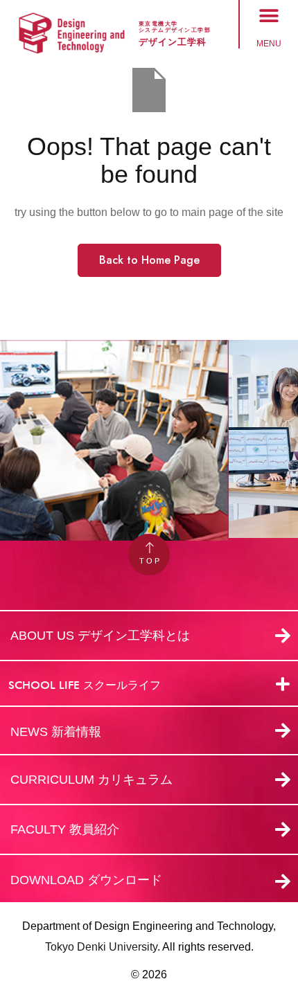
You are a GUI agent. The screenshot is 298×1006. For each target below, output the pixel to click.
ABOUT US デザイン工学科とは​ (100, 636)
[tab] (149, 684)
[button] (269, 15)
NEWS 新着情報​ (55, 732)
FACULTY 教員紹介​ (64, 829)
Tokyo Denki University (101, 947)
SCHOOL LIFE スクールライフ (84, 685)
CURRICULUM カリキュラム (91, 780)
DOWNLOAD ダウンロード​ (86, 880)
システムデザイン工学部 (175, 30)
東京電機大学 (158, 24)
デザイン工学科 (173, 42)
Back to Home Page (149, 260)
